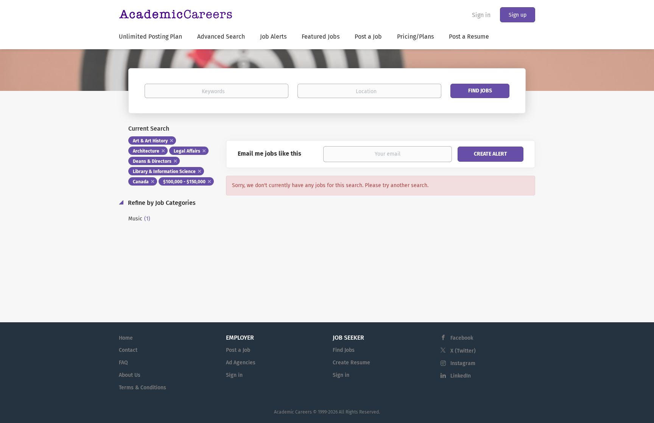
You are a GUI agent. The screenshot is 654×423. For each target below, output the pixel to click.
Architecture (146, 151)
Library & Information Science (164, 171)
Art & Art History (150, 141)
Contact (128, 350)
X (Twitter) (463, 351)
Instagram (462, 363)
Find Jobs (480, 90)
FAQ (123, 362)
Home (126, 338)
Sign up (517, 15)
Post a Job (238, 350)
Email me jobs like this (269, 153)
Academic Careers (293, 412)
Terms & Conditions (142, 387)
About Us (129, 375)
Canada (141, 181)
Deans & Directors (152, 161)
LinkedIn (460, 376)
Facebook (461, 338)
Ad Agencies (240, 362)
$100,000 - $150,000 (184, 181)
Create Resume (351, 362)
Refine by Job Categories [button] (161, 202)
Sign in (481, 15)
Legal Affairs (187, 151)
